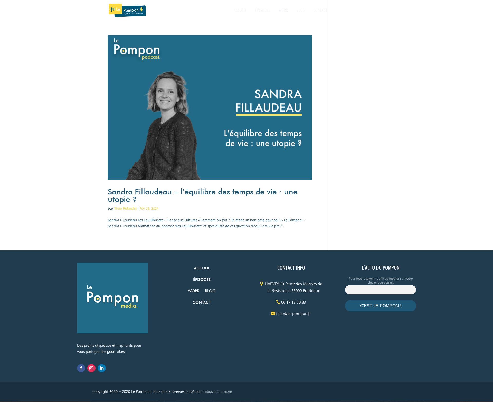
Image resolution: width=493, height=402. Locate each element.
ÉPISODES (262, 10)
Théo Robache (125, 208)
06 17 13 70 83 (293, 302)
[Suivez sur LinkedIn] (102, 368)
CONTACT (320, 10)
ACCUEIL (240, 10)
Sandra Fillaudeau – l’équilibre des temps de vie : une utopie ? (203, 195)
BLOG (301, 10)
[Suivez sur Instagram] (91, 368)
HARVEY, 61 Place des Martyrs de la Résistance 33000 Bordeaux (293, 287)
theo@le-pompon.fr (293, 313)
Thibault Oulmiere (217, 391)
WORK (283, 10)
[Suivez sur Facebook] (81, 368)
